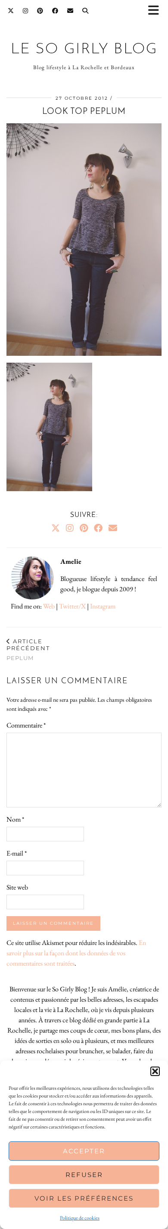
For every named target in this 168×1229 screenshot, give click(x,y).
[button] (156, 11)
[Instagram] (25, 11)
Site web (17, 887)
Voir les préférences (84, 1198)
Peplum (28, 649)
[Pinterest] (40, 11)
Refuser (84, 1175)
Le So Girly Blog (84, 49)
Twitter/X (72, 606)
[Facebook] (55, 11)
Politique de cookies (80, 1217)
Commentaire (26, 725)
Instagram (102, 606)
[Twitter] (11, 11)
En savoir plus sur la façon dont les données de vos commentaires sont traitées (76, 953)
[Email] (70, 11)
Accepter (84, 1151)
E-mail (16, 853)
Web (49, 606)
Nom (15, 819)
